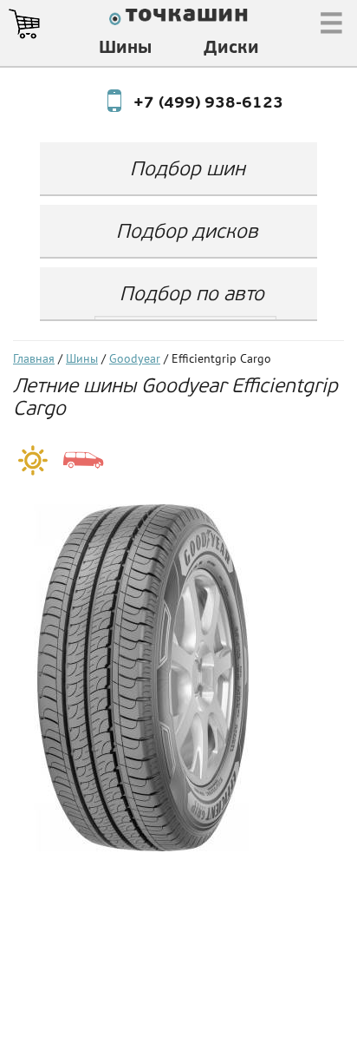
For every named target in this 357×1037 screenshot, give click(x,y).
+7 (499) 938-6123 (191, 104)
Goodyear (134, 359)
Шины (125, 48)
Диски (231, 48)
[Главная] (178, 19)
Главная (34, 359)
